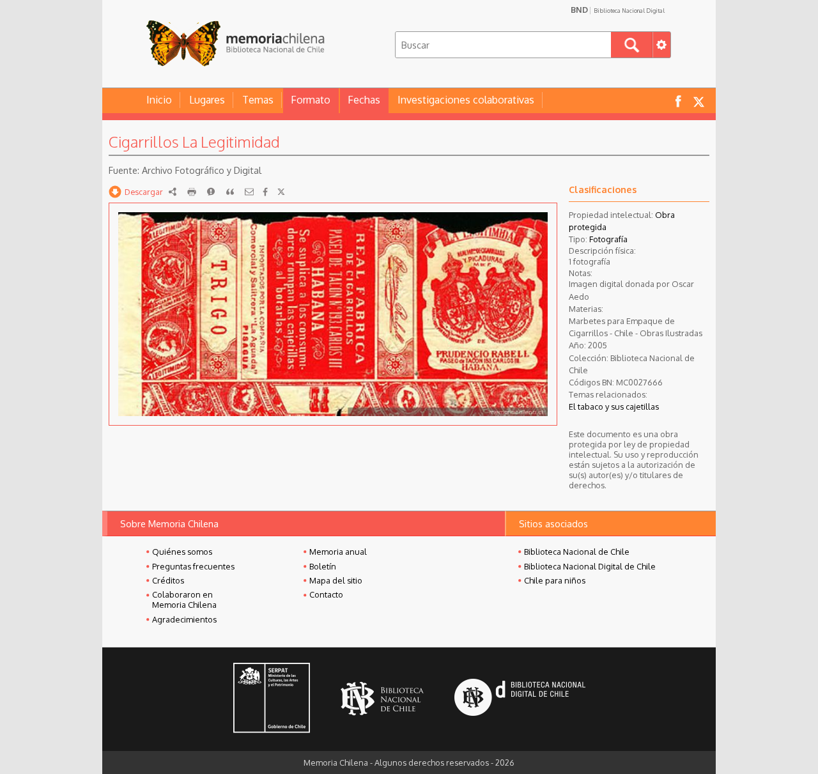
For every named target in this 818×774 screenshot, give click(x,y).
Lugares (207, 99)
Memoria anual (338, 551)
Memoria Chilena (235, 43)
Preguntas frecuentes (193, 566)
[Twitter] (281, 191)
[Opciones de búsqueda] (661, 45)
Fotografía (608, 239)
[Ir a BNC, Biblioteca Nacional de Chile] (382, 699)
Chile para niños (554, 580)
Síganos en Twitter (698, 100)
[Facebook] (265, 191)
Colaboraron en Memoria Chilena (184, 599)
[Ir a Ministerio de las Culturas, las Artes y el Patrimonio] (271, 699)
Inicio (159, 99)
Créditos (168, 580)
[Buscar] (631, 45)
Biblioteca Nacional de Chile (576, 551)
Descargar (144, 192)
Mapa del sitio (335, 580)
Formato (310, 99)
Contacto (326, 594)
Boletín (322, 566)
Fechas (364, 99)
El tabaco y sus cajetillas (614, 406)
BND (618, 9)
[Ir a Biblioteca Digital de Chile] (520, 699)
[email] (249, 191)
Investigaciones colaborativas (465, 99)
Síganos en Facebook (678, 100)
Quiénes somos (182, 551)
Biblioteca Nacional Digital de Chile (590, 566)
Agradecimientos (184, 619)
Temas (258, 99)
